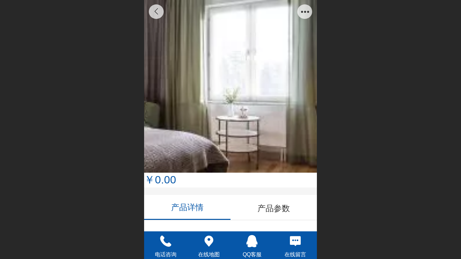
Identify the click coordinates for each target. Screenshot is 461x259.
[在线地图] (209, 241)
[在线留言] (295, 241)
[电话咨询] (165, 241)
